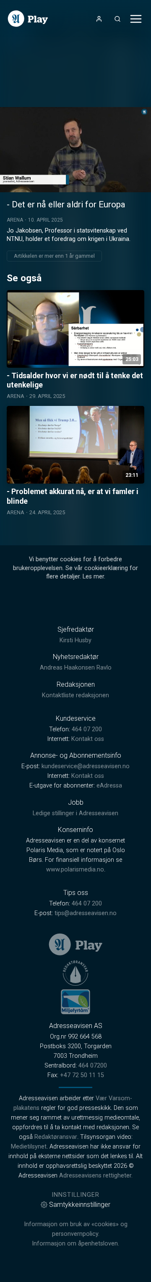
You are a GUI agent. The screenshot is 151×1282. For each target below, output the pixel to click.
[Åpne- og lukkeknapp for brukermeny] (99, 18)
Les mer (93, 576)
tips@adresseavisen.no (86, 913)
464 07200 (92, 1065)
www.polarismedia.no (75, 869)
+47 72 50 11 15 (82, 1075)
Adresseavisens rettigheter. (96, 1175)
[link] (28, 18)
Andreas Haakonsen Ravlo (76, 667)
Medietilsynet (29, 1146)
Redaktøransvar (55, 1137)
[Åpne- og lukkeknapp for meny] (136, 18)
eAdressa (109, 785)
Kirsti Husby (75, 640)
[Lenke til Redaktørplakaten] (75, 973)
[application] (75, 149)
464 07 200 (87, 729)
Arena (15, 220)
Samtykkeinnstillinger (79, 1205)
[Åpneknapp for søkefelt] (117, 18)
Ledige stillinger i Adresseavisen (75, 813)
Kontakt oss (87, 739)
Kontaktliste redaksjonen (75, 695)
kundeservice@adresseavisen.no (86, 766)
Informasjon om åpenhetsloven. (75, 1243)
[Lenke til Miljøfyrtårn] (75, 1001)
